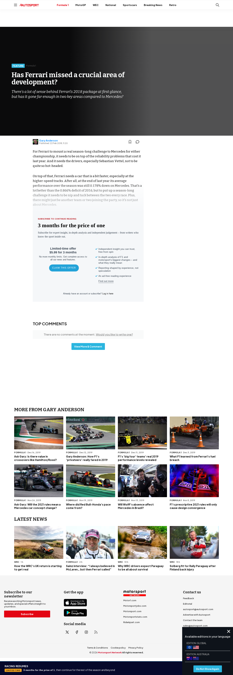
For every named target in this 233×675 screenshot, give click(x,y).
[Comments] (138, 141)
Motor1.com (129, 600)
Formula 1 (63, 4)
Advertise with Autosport (196, 614)
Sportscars (130, 4)
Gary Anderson (48, 140)
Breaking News (153, 4)
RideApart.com (131, 622)
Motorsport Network (110, 652)
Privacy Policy (135, 647)
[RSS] (95, 632)
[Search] (217, 5)
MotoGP (80, 4)
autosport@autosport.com (198, 609)
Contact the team (192, 620)
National (110, 4)
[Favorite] (130, 141)
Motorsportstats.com (135, 616)
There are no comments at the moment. (88, 334)
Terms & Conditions (97, 647)
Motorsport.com (132, 611)
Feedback (188, 598)
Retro (172, 4)
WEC (96, 4)
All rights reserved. (133, 652)
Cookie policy (118, 647)
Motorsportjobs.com (134, 605)
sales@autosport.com (195, 625)
